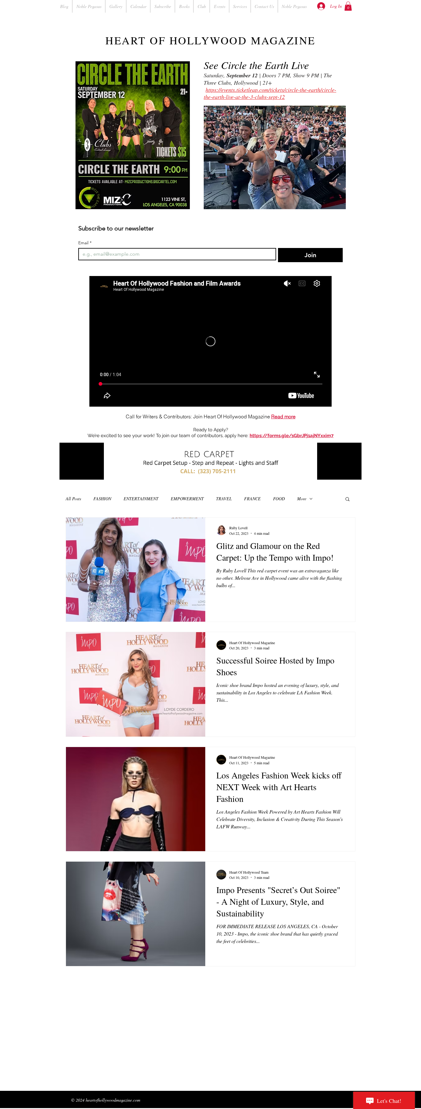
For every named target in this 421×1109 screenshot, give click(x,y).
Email (85, 243)
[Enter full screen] (353, 471)
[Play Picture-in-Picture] (343, 471)
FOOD (279, 499)
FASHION (102, 499)
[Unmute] (78, 471)
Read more (283, 416)
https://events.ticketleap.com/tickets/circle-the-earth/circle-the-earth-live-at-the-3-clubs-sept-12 (270, 93)
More (301, 499)
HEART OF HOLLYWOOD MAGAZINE (210, 40)
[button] (348, 6)
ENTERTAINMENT (141, 499)
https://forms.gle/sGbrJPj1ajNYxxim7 (291, 435)
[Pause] (67, 471)
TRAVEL (224, 499)
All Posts (73, 499)
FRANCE (252, 499)
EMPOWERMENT (187, 499)
